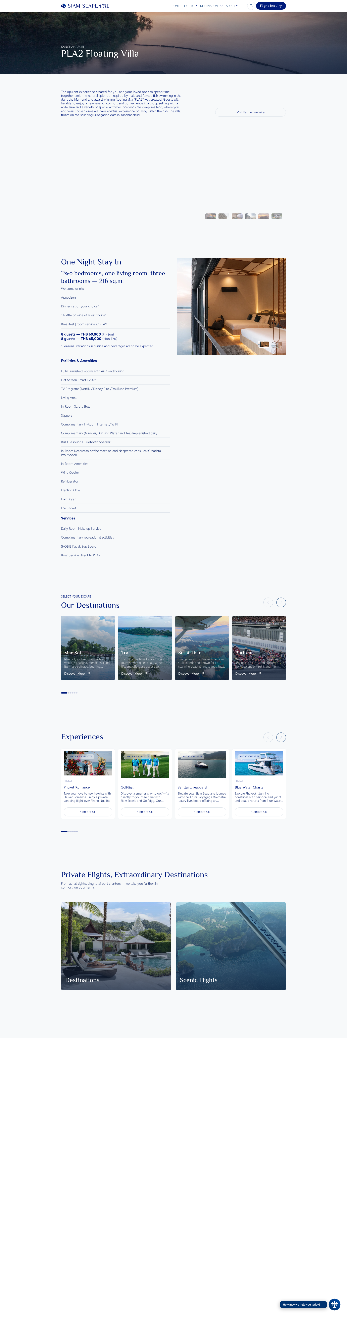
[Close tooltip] (324, 1304)
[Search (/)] (251, 6)
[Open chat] (335, 1305)
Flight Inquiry (271, 6)
